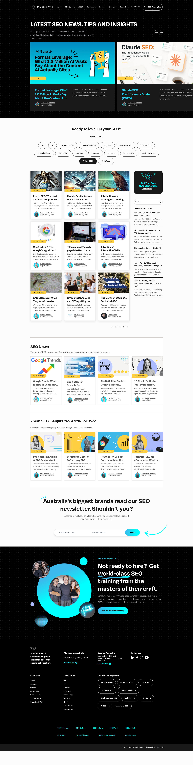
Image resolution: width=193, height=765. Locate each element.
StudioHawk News (148, 153)
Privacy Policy (150, 747)
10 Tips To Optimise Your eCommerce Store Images (145, 384)
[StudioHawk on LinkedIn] (132, 657)
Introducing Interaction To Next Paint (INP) (112, 250)
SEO (65, 680)
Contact (123, 7)
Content (67, 688)
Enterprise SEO (145, 145)
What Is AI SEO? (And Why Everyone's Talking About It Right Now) (147, 283)
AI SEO (80, 7)
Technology (68, 695)
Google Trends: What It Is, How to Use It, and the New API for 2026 (46, 384)
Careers (33, 684)
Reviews (102, 7)
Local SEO (80, 153)
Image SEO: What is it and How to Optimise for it (45, 199)
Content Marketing (89, 145)
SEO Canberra (130, 735)
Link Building (63, 153)
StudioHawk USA (36, 702)
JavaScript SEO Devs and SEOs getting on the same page (78, 301)
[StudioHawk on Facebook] (137, 657)
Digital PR (107, 145)
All (43, 145)
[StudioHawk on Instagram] (141, 657)
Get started (147, 189)
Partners (33, 688)
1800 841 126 (69, 663)
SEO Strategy (129, 153)
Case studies (91, 7)
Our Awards (34, 691)
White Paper (106, 161)
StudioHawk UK (36, 698)
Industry (67, 698)
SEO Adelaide (131, 728)
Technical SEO (88, 161)
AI (52, 145)
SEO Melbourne (63, 728)
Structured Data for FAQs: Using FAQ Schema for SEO (78, 460)
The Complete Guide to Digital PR (147, 248)
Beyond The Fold (68, 145)
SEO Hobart (61, 735)
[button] (161, 32)
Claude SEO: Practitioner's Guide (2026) (136, 94)
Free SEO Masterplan (152, 7)
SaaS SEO (96, 153)
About (60, 7)
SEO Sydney (80, 728)
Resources (112, 7)
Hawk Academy (35, 695)
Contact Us (68, 709)
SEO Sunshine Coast (107, 735)
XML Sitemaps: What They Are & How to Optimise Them (45, 301)
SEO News (111, 153)
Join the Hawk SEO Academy (113, 611)
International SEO (44, 153)
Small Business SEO (109, 698)
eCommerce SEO (126, 145)
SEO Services (70, 7)
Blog (65, 702)
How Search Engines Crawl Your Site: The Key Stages (112, 460)
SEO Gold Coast (83, 735)
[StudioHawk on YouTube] (147, 657)
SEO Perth (114, 728)
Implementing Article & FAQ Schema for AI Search (45, 460)
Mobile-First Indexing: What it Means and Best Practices (79, 199)
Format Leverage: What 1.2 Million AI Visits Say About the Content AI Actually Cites (51, 96)
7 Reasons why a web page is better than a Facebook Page (79, 250)
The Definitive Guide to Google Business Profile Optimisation (113, 384)
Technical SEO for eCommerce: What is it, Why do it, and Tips (146, 460)
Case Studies (69, 705)
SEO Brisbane (98, 728)
